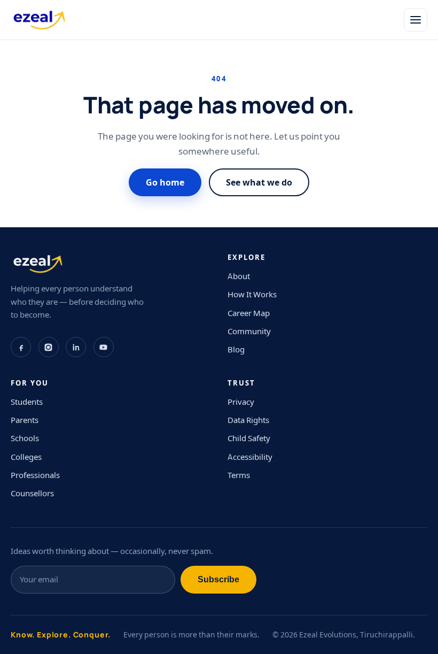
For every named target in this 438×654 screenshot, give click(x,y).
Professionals (35, 475)
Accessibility (250, 457)
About (239, 276)
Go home (165, 182)
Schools (25, 438)
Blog (236, 349)
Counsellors (32, 493)
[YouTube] (103, 347)
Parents (24, 420)
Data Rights (248, 420)
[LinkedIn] (76, 347)
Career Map (249, 313)
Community (249, 331)
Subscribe (218, 579)
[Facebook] (21, 347)
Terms (239, 475)
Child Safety (249, 438)
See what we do (259, 182)
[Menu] (415, 20)
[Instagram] (48, 347)
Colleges (26, 457)
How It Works (252, 294)
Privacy (241, 401)
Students (27, 401)
